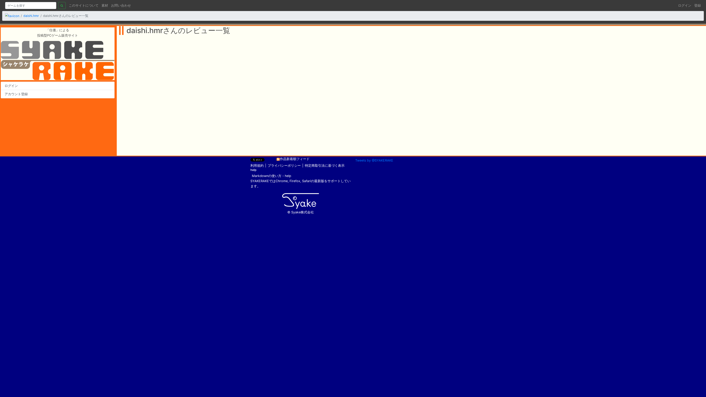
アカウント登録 (16, 94)
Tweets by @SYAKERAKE (374, 160)
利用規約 (257, 165)
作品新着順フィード (295, 159)
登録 (697, 5)
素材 (104, 5)
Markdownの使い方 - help (271, 176)
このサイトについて (84, 5)
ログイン (684, 5)
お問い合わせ (121, 5)
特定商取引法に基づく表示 (325, 165)
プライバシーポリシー (284, 165)
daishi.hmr (31, 16)
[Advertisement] (58, 127)
